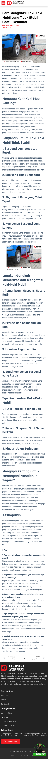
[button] (3, 3)
